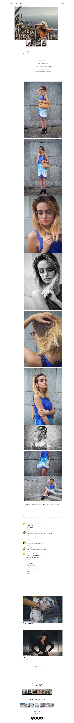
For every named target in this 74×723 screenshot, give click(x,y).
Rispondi (28, 529)
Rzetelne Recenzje (30, 541)
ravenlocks (29, 531)
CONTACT (24, 6)
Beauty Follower (30, 523)
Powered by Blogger (38, 711)
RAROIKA (19, 3)
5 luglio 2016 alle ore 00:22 (38, 523)
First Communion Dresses (31, 565)
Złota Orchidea (30, 547)
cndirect (33, 504)
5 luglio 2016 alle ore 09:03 (38, 541)
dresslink (48, 504)
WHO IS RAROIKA (18, 6)
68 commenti (25, 659)
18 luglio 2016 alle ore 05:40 (36, 561)
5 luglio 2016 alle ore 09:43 (37, 547)
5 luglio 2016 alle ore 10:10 (37, 553)
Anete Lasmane (30, 553)
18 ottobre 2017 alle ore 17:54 (35, 569)
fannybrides (29, 561)
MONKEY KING (28, 624)
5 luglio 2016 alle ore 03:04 (35, 531)
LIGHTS (25, 657)
